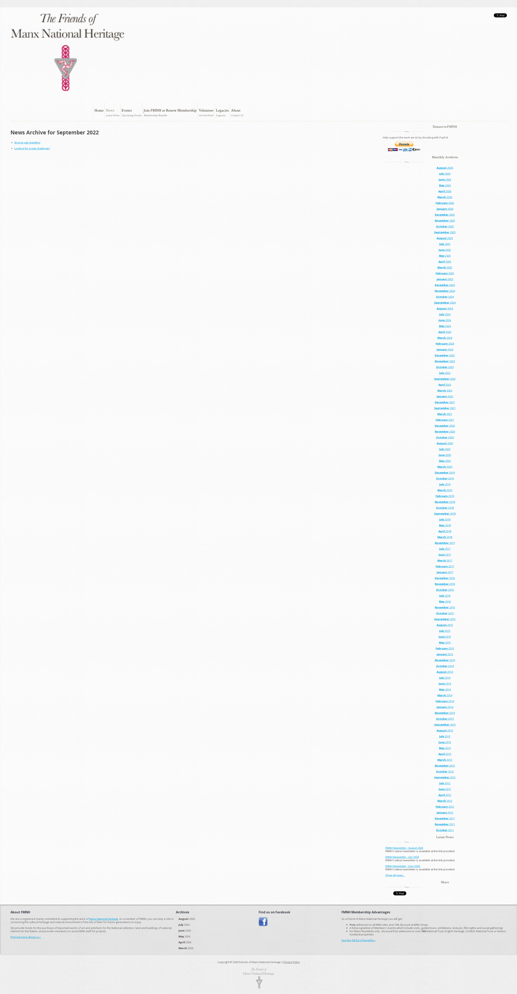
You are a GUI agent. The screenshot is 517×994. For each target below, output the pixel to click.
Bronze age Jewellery (27, 142)
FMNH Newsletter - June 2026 (402, 866)
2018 (445, 502)
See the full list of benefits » (358, 940)
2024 (445, 285)
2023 (445, 355)
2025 (445, 214)
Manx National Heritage (103, 919)
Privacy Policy (291, 962)
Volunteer (206, 110)
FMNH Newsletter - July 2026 (402, 857)
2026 (445, 168)
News (110, 110)
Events (127, 110)
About (236, 110)
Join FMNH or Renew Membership (170, 110)
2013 (445, 713)
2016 (445, 578)
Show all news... (395, 875)
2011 (445, 818)
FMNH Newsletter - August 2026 (404, 847)
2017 (445, 543)
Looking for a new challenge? (32, 148)
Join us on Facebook (263, 921)
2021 (445, 402)
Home (99, 110)
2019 (445, 472)
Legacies (222, 110)
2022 (445, 379)
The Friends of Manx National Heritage (67, 52)
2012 (445, 765)
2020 (445, 425)
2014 (445, 660)
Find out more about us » (26, 937)
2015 (445, 607)
